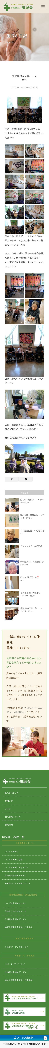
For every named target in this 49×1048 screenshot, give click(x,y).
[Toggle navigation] (43, 6)
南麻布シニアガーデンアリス (17, 883)
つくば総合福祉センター (16, 903)
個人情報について (13, 816)
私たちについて (12, 792)
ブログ (8, 808)
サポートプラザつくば (14, 964)
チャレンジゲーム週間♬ (31, 546)
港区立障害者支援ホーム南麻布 (18, 927)
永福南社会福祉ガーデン (16, 875)
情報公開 (9, 824)
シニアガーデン (12, 852)
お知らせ (9, 800)
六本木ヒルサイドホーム (16, 911)
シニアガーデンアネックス (29, 87)
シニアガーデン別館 (14, 859)
